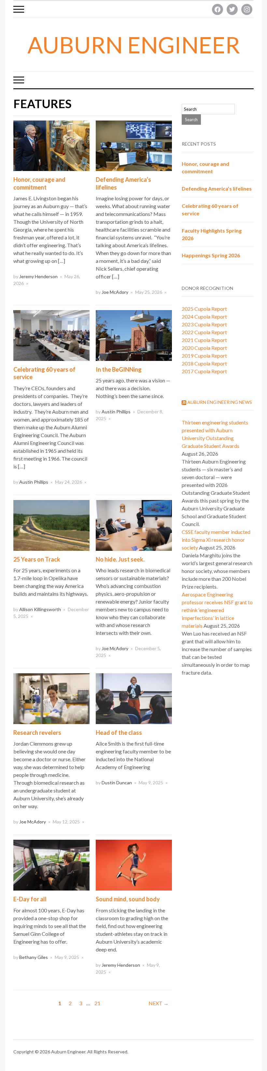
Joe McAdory (115, 292)
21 (97, 1003)
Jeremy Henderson (38, 276)
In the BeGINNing (119, 369)
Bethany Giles (33, 957)
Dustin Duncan (117, 782)
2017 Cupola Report (204, 371)
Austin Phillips (33, 482)
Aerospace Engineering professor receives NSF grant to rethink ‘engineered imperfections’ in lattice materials (217, 610)
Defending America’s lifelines (217, 188)
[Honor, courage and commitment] (51, 145)
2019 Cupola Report (204, 355)
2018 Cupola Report (204, 363)
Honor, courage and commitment (39, 183)
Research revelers (37, 732)
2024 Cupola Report (204, 316)
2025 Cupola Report (204, 309)
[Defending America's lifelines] (134, 145)
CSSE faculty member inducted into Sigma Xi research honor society (216, 539)
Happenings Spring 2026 (211, 255)
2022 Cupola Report (204, 332)
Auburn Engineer (133, 44)
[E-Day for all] (51, 864)
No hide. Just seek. (120, 559)
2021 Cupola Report (204, 340)
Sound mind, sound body (128, 899)
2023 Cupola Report (204, 324)
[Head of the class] (134, 698)
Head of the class (119, 732)
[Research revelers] (51, 698)
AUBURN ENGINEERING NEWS (219, 402)
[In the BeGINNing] (134, 335)
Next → (158, 1003)
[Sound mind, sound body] (134, 864)
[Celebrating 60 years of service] (51, 335)
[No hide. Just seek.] (134, 524)
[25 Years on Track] (51, 524)
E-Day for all (30, 899)
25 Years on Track (36, 559)
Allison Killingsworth (40, 609)
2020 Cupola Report (204, 348)
